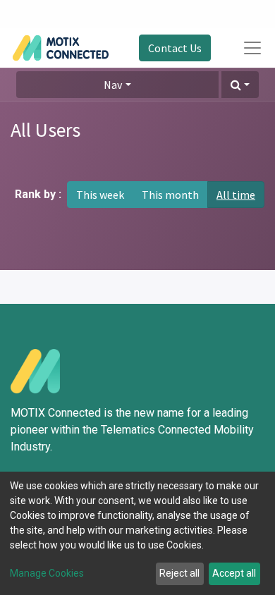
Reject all (179, 573)
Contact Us (175, 48)
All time (235, 195)
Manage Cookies (47, 573)
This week (100, 195)
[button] (240, 84)
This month (170, 195)
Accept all (234, 573)
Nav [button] (113, 85)
